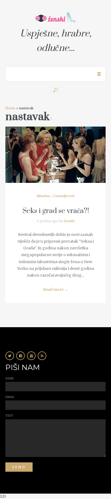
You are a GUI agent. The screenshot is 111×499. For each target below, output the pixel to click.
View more (55, 155)
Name (9, 378)
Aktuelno (43, 196)
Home (10, 108)
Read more (55, 289)
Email (9, 397)
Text (9, 415)
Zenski (69, 221)
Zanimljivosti (64, 196)
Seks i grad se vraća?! (55, 211)
